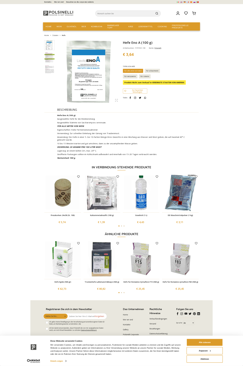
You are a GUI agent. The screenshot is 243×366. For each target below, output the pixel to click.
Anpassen (203, 350)
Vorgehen (99, 316)
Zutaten (55, 35)
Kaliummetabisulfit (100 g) (102, 215)
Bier (84, 26)
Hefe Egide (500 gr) (62, 282)
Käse (130, 26)
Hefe (64, 35)
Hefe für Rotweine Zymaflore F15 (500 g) (141, 282)
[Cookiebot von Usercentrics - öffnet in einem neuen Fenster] (34, 361)
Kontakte (47, 2)
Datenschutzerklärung (89, 330)
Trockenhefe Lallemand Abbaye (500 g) (102, 282)
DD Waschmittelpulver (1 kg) (180, 215)
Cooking (162, 26)
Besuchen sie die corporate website (80, 2)
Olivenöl (71, 26)
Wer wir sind (59, 2)
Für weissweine (130, 76)
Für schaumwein (152, 71)
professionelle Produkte (180, 26)
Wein (59, 26)
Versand (152, 323)
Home (49, 26)
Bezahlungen (154, 328)
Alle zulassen (205, 342)
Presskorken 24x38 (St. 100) (63, 215)
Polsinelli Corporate (131, 334)
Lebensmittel (145, 26)
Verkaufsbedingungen (158, 319)
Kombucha (96, 26)
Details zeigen (56, 361)
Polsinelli (158, 48)
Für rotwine (144, 76)
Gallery (125, 329)
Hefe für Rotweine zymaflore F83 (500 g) (180, 282)
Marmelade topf (113, 26)
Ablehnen (204, 359)
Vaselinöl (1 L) (141, 215)
